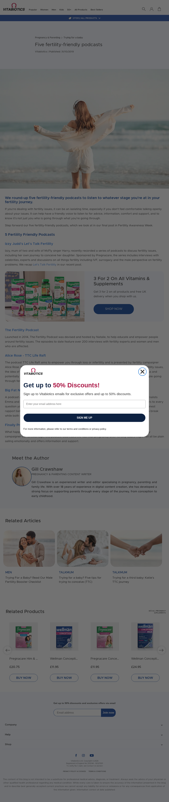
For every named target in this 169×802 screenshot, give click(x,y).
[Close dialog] (142, 372)
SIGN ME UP (84, 417)
